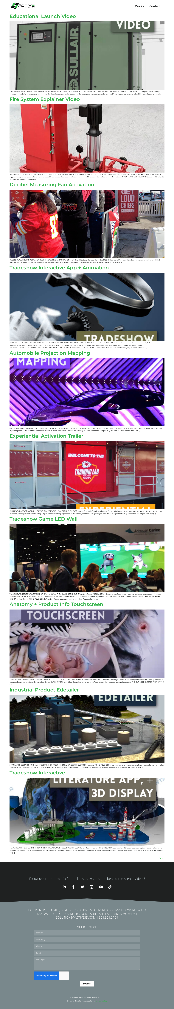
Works (139, 6)
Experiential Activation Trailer (46, 436)
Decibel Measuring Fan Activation (52, 185)
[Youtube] (100, 887)
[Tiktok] (110, 887)
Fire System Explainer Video (45, 99)
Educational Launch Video (43, 16)
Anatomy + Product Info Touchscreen (56, 604)
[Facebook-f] (73, 887)
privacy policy (101, 1001)
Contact (154, 6)
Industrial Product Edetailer (44, 690)
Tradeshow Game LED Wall (43, 519)
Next (161, 858)
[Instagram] (91, 887)
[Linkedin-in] (64, 887)
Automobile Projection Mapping (50, 353)
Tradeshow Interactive (37, 773)
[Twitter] (82, 887)
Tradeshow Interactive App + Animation (59, 268)
